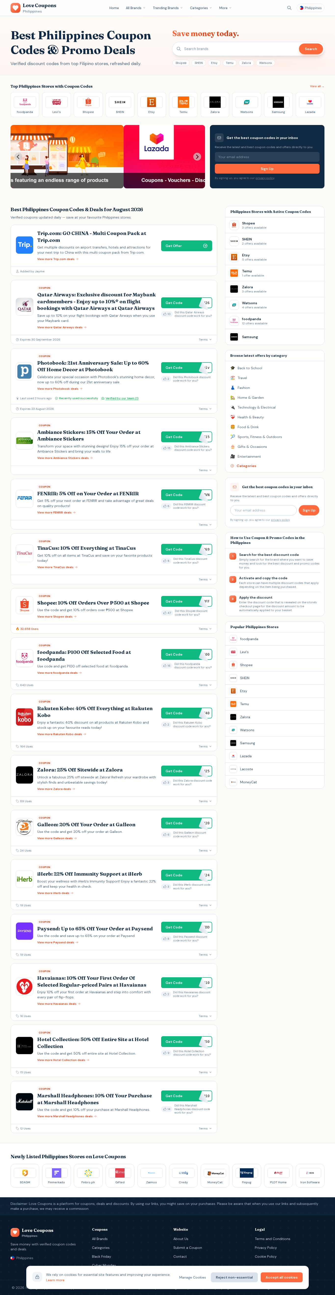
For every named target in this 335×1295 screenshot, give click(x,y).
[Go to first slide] (197, 157)
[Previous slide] (18, 157)
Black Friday (101, 1256)
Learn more (55, 1280)
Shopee (181, 63)
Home (114, 8)
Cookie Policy (266, 1256)
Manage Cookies (192, 1277)
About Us (180, 1239)
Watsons (265, 63)
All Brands (134, 8)
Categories (199, 8)
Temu (229, 63)
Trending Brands (166, 8)
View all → (317, 86)
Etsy (214, 63)
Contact (180, 1256)
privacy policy (265, 178)
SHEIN (199, 63)
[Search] (289, 7)
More (223, 8)
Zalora (246, 63)
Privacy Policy (266, 1247)
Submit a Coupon (187, 1247)
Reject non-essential (234, 1277)
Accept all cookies (282, 1277)
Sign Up (267, 168)
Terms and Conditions (272, 1239)
